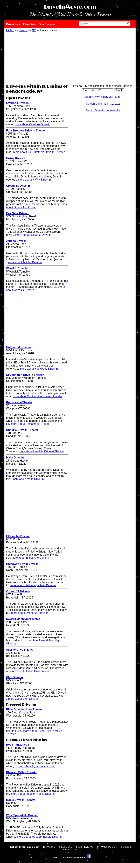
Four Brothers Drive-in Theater (26, 130)
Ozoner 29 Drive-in (18, 591)
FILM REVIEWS (84, 846)
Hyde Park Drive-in (18, 744)
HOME (10, 30)
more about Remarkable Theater (30, 423)
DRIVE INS (49, 846)
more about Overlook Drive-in (32, 124)
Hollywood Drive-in (18, 347)
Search (23, 30)
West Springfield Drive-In (22, 815)
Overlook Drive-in (17, 103)
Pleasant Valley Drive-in (21, 772)
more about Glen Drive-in (23, 698)
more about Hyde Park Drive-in (36, 766)
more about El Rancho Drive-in (30, 557)
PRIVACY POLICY (107, 846)
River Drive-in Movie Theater (24, 709)
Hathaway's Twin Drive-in (22, 563)
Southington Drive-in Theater (25, 374)
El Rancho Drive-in (18, 536)
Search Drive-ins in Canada (103, 103)
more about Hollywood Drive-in (39, 368)
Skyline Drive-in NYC (19, 649)
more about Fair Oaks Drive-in (33, 234)
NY (34, 30)
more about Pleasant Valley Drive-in (33, 793)
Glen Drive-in (14, 677)
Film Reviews (46, 24)
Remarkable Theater (19, 402)
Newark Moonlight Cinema (23, 619)
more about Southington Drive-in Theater (37, 396)
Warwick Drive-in (17, 268)
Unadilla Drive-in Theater (22, 430)
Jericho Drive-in (16, 240)
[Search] (128, 23)
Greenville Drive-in (18, 185)
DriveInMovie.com (70, 7)
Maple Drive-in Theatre (20, 799)
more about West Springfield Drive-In (39, 836)
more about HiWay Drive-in (34, 179)
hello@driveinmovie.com (25, 846)
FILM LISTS (65, 846)
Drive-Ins (12, 24)
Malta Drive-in (15, 457)
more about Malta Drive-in (28, 479)
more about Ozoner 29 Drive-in (29, 612)
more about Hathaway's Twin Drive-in (33, 585)
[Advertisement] (37, 57)
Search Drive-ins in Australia (103, 110)
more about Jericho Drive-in (25, 262)
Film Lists (29, 24)
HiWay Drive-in (15, 158)
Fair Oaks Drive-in (17, 213)
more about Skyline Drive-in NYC (30, 671)
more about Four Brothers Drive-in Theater (39, 152)
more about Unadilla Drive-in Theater (41, 451)
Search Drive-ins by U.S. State (102, 96)
